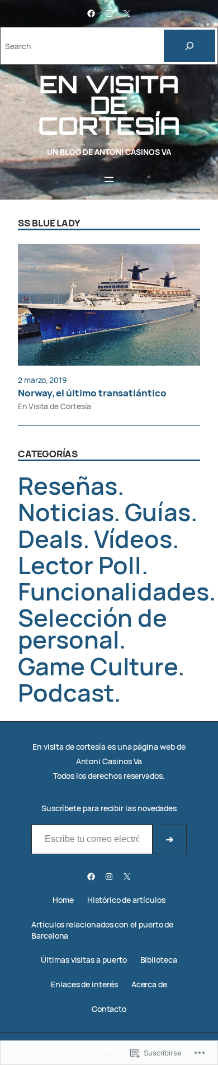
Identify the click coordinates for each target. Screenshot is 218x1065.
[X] (126, 13)
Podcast (66, 692)
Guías (158, 511)
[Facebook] (91, 13)
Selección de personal (92, 628)
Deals (50, 538)
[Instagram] (109, 13)
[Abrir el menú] (109, 179)
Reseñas (67, 485)
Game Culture (98, 666)
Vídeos (133, 538)
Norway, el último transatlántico (92, 393)
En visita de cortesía (109, 105)
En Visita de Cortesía (54, 406)
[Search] (189, 46)
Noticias (65, 511)
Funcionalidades (113, 591)
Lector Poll (79, 564)
